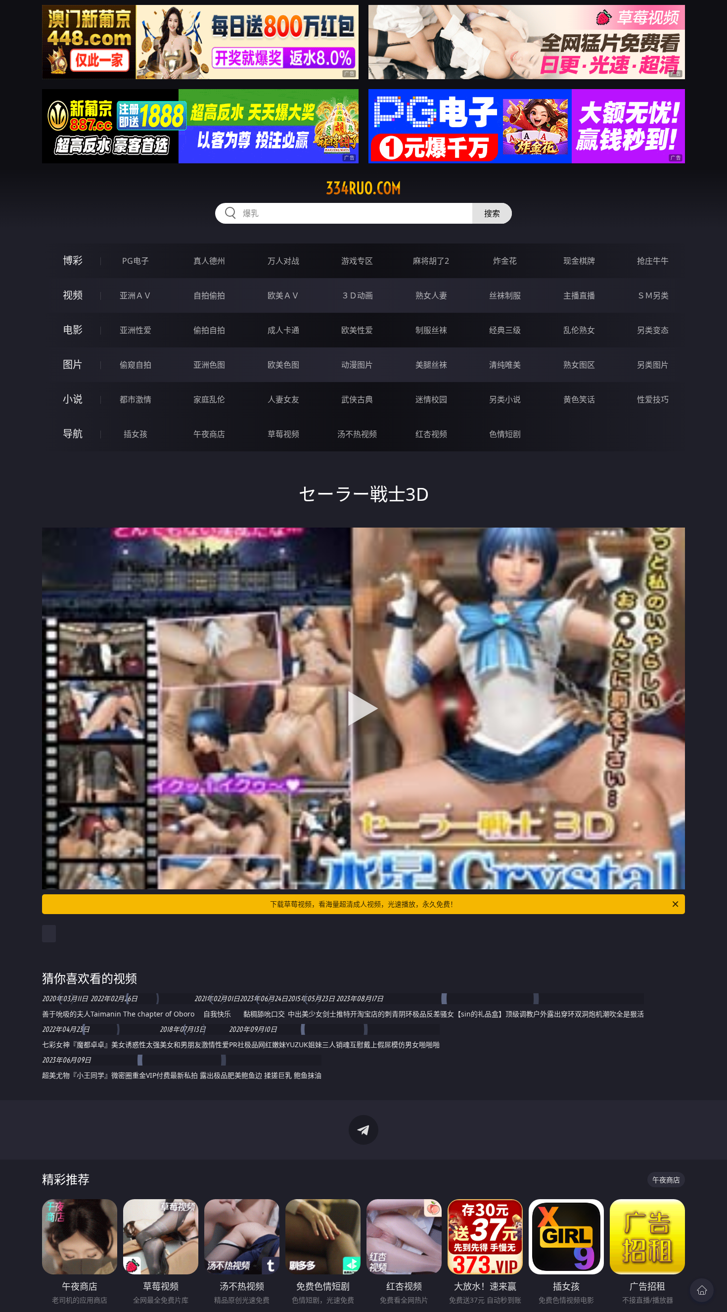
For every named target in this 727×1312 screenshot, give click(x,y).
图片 (73, 364)
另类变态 (653, 330)
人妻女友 (283, 399)
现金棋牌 (579, 260)
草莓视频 (283, 434)
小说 (73, 399)
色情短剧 (505, 434)
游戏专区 (357, 260)
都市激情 (135, 399)
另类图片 (653, 364)
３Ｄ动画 (357, 295)
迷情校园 (431, 399)
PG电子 (135, 260)
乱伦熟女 (579, 330)
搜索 (492, 213)
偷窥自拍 (135, 364)
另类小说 (505, 399)
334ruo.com (363, 188)
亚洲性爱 (135, 330)
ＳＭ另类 (653, 295)
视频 (73, 295)
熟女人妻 (431, 295)
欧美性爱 (357, 330)
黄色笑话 (579, 399)
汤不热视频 (357, 434)
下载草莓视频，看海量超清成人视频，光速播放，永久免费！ (363, 904)
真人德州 (209, 260)
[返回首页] (702, 1290)
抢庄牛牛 (653, 260)
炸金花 (505, 260)
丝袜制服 (505, 295)
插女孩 (135, 434)
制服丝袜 (431, 330)
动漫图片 (357, 364)
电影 (73, 330)
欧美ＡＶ (283, 295)
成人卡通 (283, 330)
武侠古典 (357, 399)
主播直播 (579, 295)
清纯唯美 (505, 364)
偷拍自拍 (209, 330)
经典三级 (505, 330)
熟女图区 (579, 364)
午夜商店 (209, 434)
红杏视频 (431, 434)
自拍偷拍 (209, 295)
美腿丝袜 (431, 364)
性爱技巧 (653, 399)
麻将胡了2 (431, 260)
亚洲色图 (209, 364)
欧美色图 (283, 364)
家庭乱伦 (209, 399)
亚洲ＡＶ (135, 295)
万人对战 (283, 260)
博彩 (73, 260)
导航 (73, 433)
